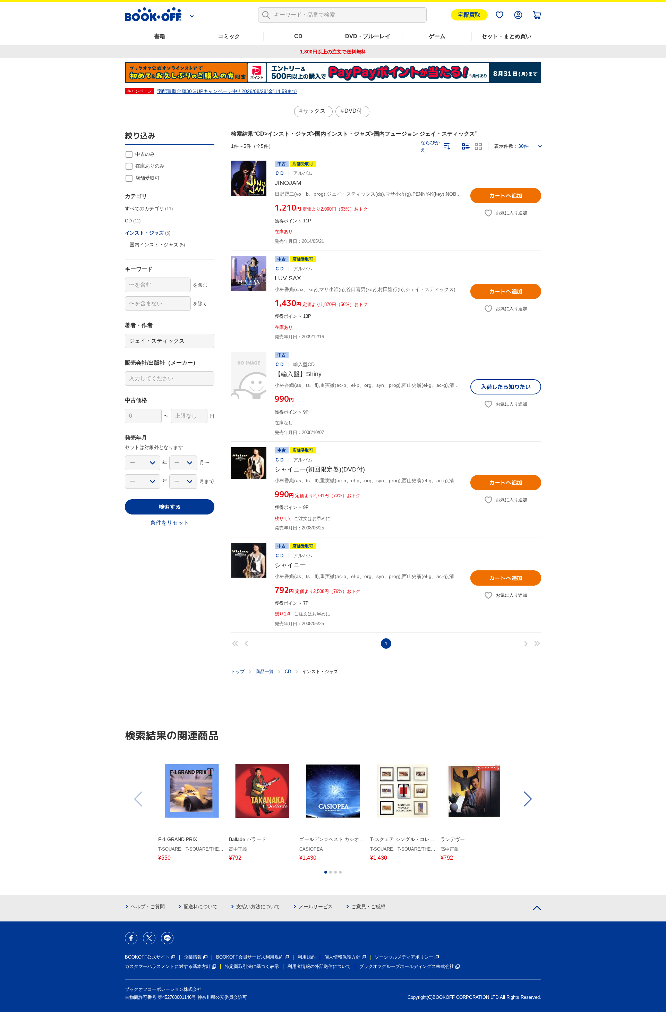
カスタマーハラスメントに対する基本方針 (168, 966)
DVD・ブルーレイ (368, 36)
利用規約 (307, 957)
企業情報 (193, 957)
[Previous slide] (139, 799)
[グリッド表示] (478, 146)
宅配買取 (469, 15)
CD (298, 36)
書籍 (159, 36)
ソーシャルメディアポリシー (404, 957)
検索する (170, 507)
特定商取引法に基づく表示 (252, 966)
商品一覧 (265, 671)
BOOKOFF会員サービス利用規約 (249, 957)
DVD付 (353, 111)
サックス (314, 111)
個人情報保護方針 (342, 957)
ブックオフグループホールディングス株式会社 (406, 966)
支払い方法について (258, 906)
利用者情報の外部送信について (319, 966)
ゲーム (437, 36)
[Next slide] (527, 799)
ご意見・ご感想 (368, 906)
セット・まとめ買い (506, 36)
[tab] (325, 872)
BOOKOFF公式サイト (147, 957)
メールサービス (316, 906)
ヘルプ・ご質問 (148, 906)
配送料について (200, 906)
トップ (238, 671)
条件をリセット (169, 523)
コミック (229, 36)
